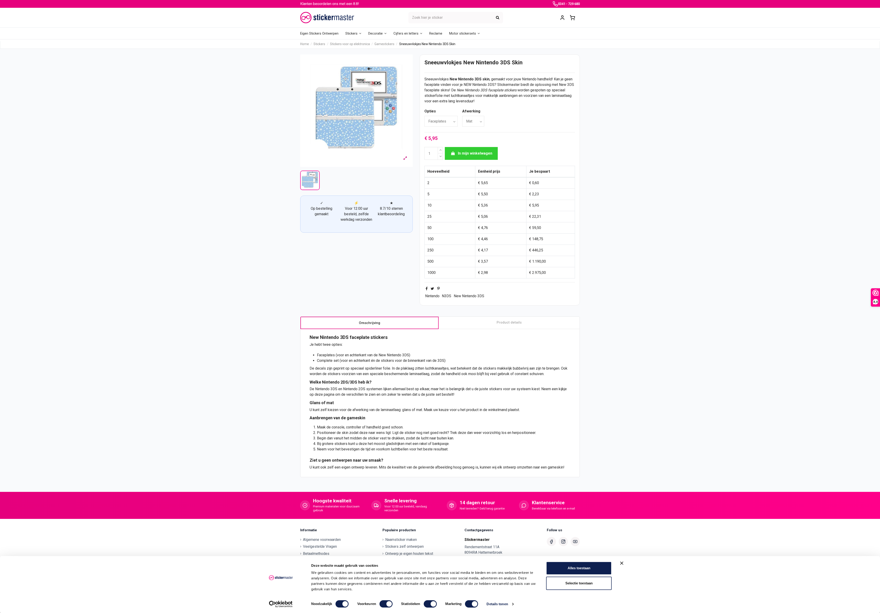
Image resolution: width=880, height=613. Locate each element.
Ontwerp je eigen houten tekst (409, 553)
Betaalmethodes (316, 553)
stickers (510, 90)
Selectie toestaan (579, 583)
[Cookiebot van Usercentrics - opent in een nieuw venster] (281, 604)
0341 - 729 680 (569, 4)
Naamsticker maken (401, 539)
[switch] (386, 604)
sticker (409, 432)
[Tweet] (432, 288)
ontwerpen (342, 460)
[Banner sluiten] (621, 563)
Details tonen (497, 604)
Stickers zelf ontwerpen (404, 546)
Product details (509, 322)
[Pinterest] (438, 288)
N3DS (446, 296)
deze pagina (324, 394)
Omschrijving (369, 323)
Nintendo (432, 296)
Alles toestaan (579, 568)
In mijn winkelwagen (475, 153)
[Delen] (427, 288)
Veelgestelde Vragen (320, 546)
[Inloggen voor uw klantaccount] (562, 18)
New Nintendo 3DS (469, 296)
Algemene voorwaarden (322, 539)
